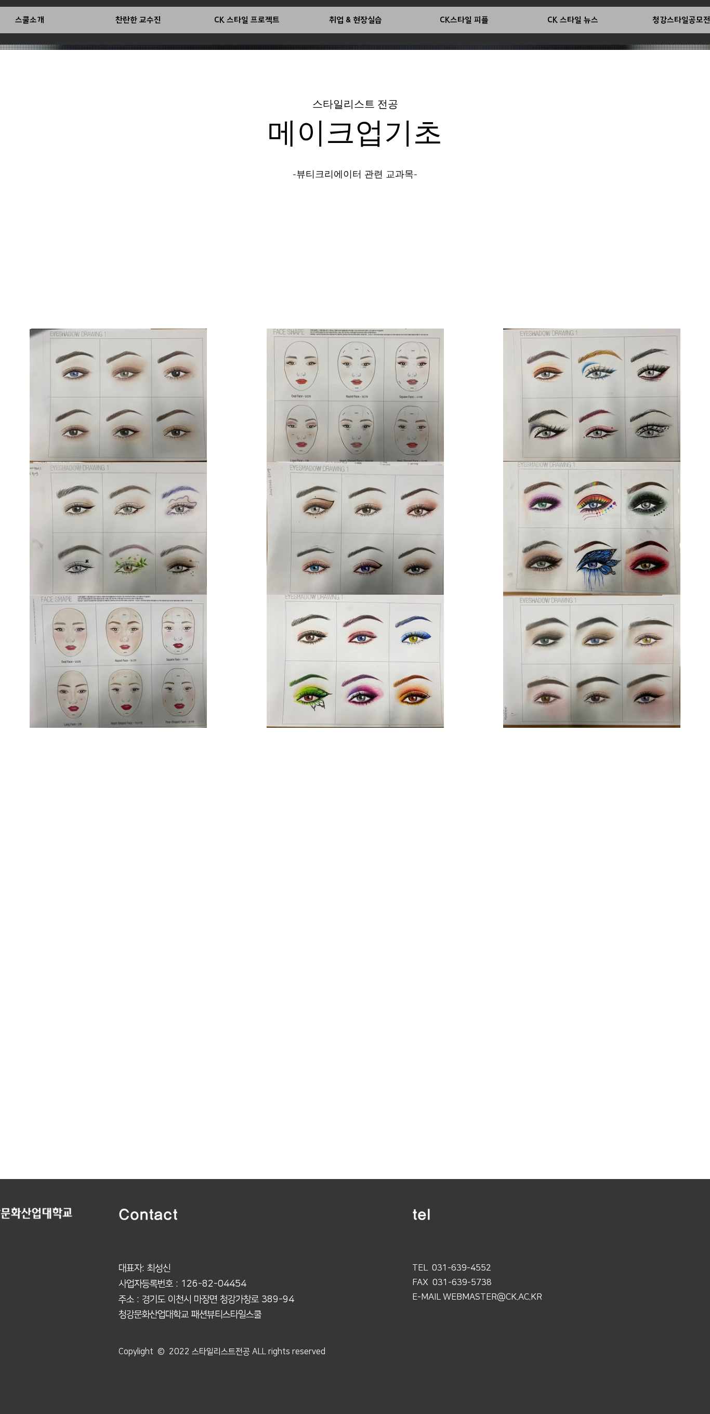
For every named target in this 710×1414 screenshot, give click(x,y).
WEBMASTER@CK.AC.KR (492, 1297)
